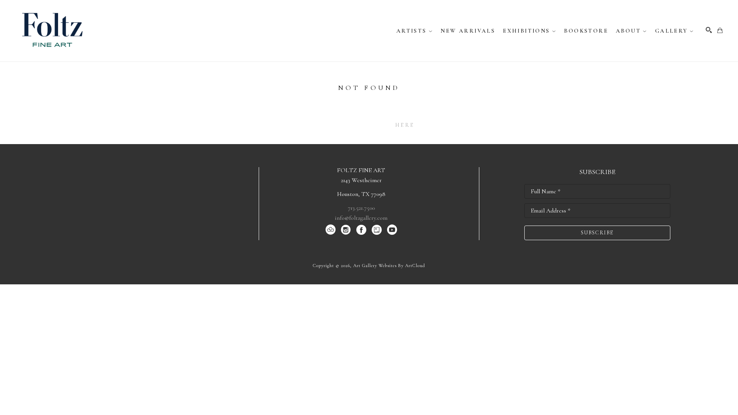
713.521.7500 (361, 208)
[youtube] (392, 230)
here (404, 125)
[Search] (709, 30)
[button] (414, 30)
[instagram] (346, 230)
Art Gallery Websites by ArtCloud (389, 265)
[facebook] (361, 230)
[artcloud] (331, 230)
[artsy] (377, 230)
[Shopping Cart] (720, 30)
